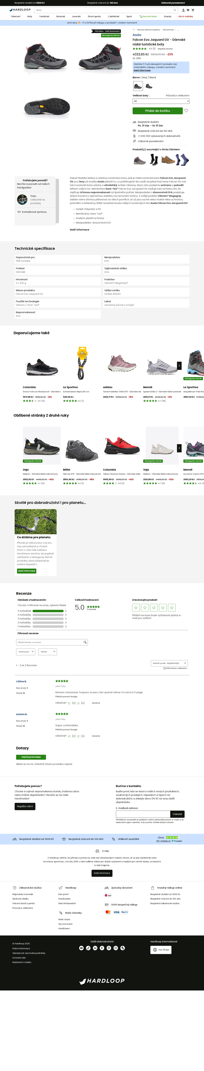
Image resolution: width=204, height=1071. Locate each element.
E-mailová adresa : (127, 808)
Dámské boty (168, 30)
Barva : (144, 77)
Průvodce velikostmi (177, 95)
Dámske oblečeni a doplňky (148, 30)
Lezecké (76, 17)
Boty (29, 17)
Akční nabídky (185, 17)
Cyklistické (113, 17)
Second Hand (150, 17)
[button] (47, 55)
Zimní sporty (94, 17)
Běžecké (60, 17)
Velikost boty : (141, 95)
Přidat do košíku (157, 110)
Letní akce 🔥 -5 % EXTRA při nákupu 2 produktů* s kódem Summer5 (102, 23)
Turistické (44, 17)
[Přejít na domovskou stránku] (135, 30)
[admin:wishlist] (186, 110)
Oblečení (15, 17)
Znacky (167, 17)
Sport (129, 17)
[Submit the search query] (175, 11)
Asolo (137, 35)
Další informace (142, 70)
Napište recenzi (165, 49)
